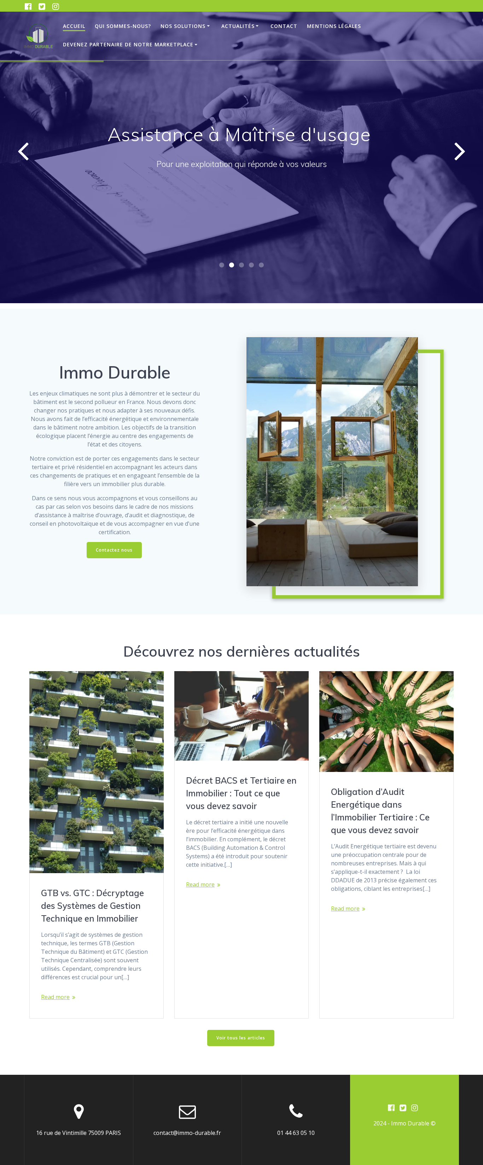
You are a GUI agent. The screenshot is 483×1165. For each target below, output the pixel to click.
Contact (283, 26)
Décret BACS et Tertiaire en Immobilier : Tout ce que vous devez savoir (241, 793)
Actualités (238, 26)
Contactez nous (114, 550)
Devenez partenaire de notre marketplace (128, 44)
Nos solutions (183, 26)
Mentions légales (334, 26)
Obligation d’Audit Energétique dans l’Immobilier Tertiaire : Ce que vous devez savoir (380, 810)
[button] (221, 265)
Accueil (74, 26)
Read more (55, 997)
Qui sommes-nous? (123, 26)
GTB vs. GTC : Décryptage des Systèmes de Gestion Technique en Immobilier (92, 906)
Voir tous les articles (240, 1038)
